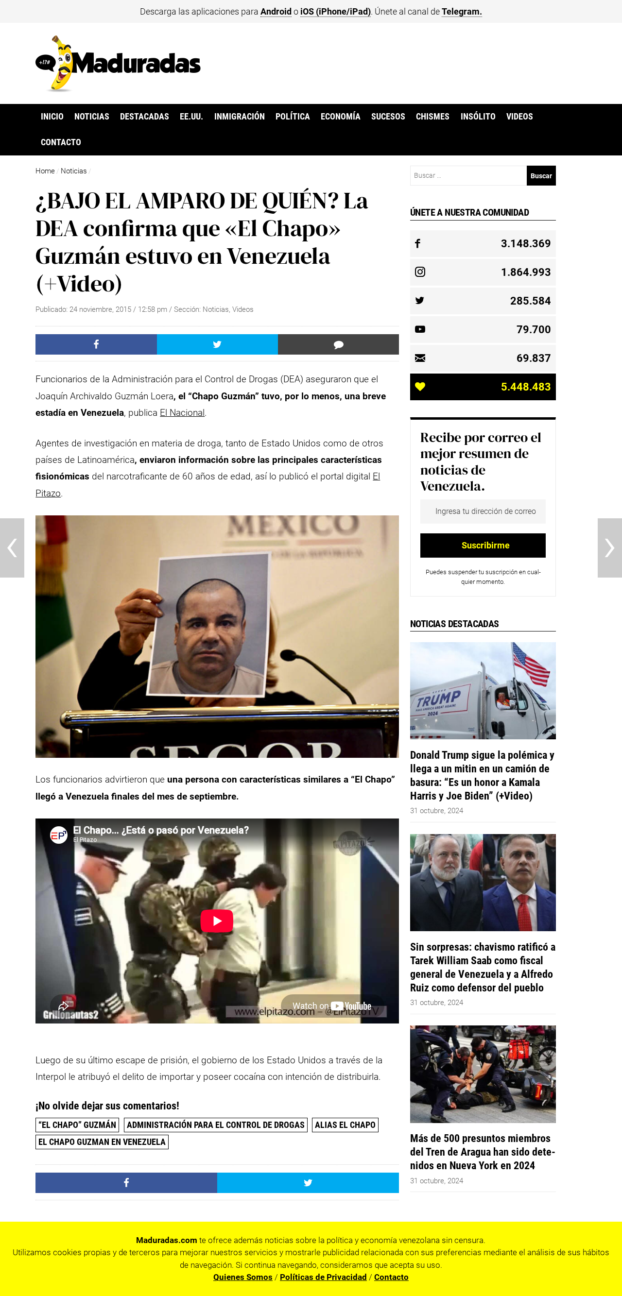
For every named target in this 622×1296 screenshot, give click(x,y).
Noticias (91, 116)
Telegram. (462, 11)
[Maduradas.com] (118, 89)
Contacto (61, 142)
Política (293, 116)
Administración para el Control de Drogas (216, 1125)
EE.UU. (191, 116)
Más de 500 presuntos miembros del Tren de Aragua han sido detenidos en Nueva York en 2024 (482, 1152)
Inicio (52, 116)
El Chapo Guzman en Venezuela (102, 1142)
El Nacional (182, 412)
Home (45, 171)
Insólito (478, 116)
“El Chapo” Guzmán (77, 1125)
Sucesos (388, 116)
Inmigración (239, 116)
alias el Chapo (345, 1125)
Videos (519, 116)
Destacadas (144, 116)
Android (276, 11)
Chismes (432, 116)
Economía (341, 116)
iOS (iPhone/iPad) (335, 11)
